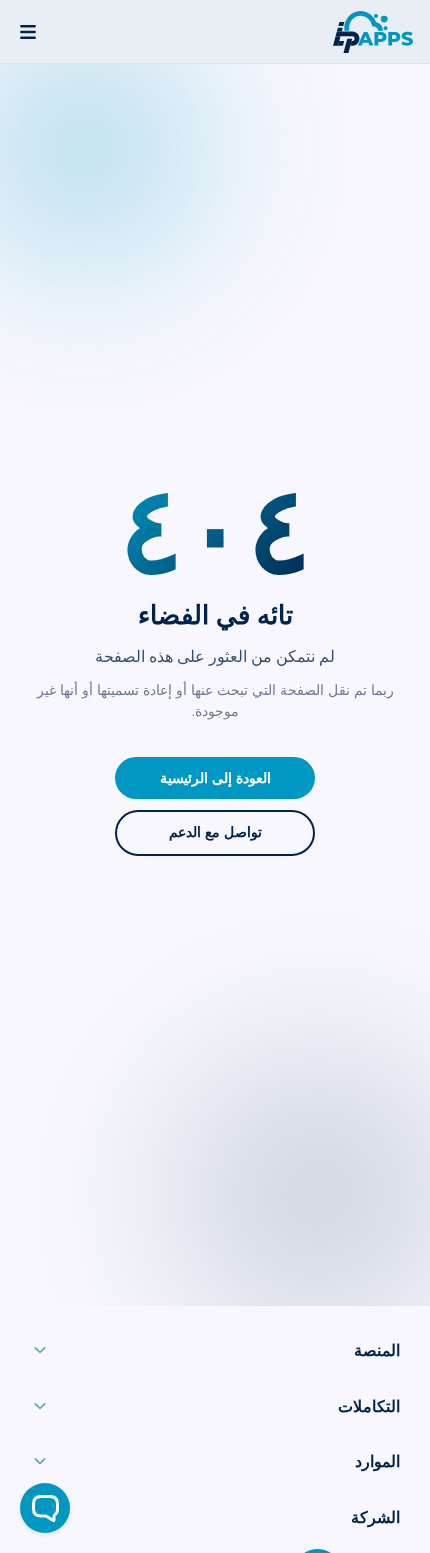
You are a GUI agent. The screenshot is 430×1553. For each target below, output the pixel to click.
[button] (215, 1355)
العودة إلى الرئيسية (215, 778)
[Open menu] (28, 32)
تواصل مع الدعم (215, 832)
